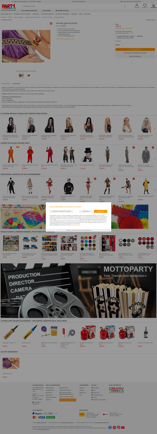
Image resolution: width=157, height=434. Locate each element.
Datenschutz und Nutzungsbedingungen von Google (67, 219)
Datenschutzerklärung (76, 230)
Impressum (68, 230)
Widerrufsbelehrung (86, 230)
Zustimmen (100, 211)
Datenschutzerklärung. (75, 225)
